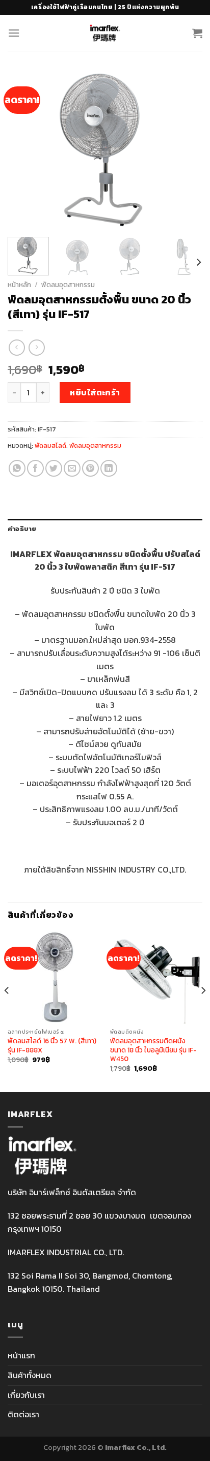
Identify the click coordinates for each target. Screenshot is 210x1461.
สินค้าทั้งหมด (29, 1375)
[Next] (185, 150)
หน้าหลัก (19, 284)
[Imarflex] (105, 33)
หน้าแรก (21, 1355)
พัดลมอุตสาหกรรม (68, 284)
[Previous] (24, 150)
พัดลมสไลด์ (50, 445)
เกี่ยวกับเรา (26, 1395)
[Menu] (14, 32)
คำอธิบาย (22, 529)
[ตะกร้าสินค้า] (197, 33)
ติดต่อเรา (23, 1414)
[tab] (105, 529)
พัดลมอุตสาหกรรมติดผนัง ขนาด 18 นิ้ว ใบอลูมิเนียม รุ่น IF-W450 (153, 1050)
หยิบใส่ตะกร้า (95, 392)
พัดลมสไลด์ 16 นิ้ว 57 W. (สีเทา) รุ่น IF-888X (52, 1045)
